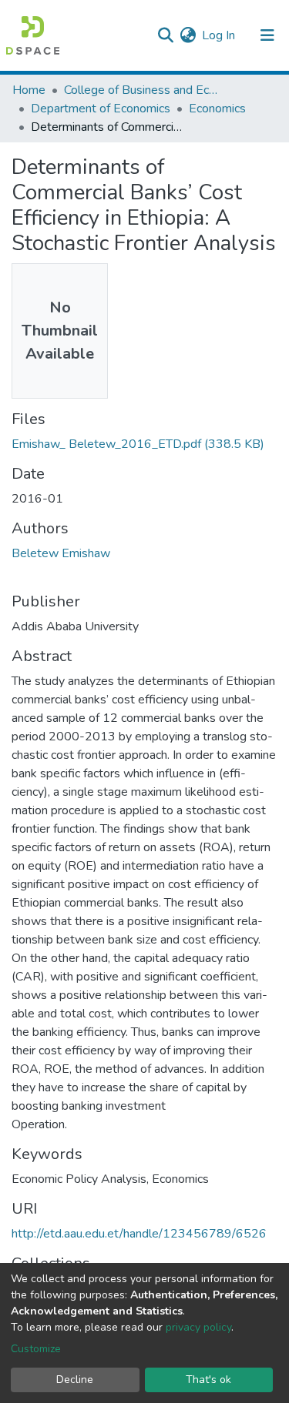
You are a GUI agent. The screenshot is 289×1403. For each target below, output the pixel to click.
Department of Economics (100, 108)
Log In (219, 35)
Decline (74, 1379)
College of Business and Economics (141, 90)
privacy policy (198, 1327)
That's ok (208, 1379)
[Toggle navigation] (267, 35)
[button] (187, 35)
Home (28, 90)
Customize (36, 1348)
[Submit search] (165, 35)
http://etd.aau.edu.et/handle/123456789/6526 (139, 1233)
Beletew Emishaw (61, 553)
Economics (217, 108)
